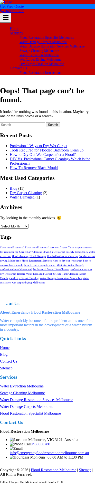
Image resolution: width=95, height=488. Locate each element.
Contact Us (18, 68)
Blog (13, 188)
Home (14, 29)
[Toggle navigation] (5, 18)
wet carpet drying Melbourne (28, 282)
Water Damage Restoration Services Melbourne (52, 46)
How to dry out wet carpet (67, 260)
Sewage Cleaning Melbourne (39, 51)
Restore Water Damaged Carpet (34, 273)
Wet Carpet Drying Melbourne (40, 59)
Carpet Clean (67, 247)
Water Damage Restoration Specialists (61, 278)
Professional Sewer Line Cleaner (51, 269)
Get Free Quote (12, 6)
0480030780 (14, 11)
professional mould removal (16, 269)
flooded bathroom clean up (62, 256)
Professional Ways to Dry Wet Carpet (38, 146)
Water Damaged (22, 197)
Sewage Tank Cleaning (65, 273)
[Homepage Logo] (6, 2)
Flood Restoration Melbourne (53, 470)
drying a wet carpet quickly (58, 252)
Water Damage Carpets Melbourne (43, 42)
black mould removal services (42, 247)
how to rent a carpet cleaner (40, 265)
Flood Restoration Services (37, 260)
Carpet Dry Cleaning (30, 252)
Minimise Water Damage (70, 265)
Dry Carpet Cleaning (26, 193)
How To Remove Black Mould (34, 168)
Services (16, 33)
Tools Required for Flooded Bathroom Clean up (47, 150)
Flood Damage (37, 256)
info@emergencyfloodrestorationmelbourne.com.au (49, 453)
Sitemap (6, 368)
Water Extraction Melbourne (39, 55)
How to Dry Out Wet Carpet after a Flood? (43, 154)
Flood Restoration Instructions (40, 73)
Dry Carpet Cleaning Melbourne (41, 64)
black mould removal (12, 247)
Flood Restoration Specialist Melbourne (46, 37)
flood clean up (20, 256)
